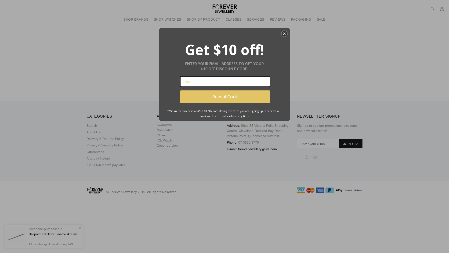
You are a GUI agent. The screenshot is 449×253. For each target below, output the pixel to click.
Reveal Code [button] (225, 96)
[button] (284, 34)
